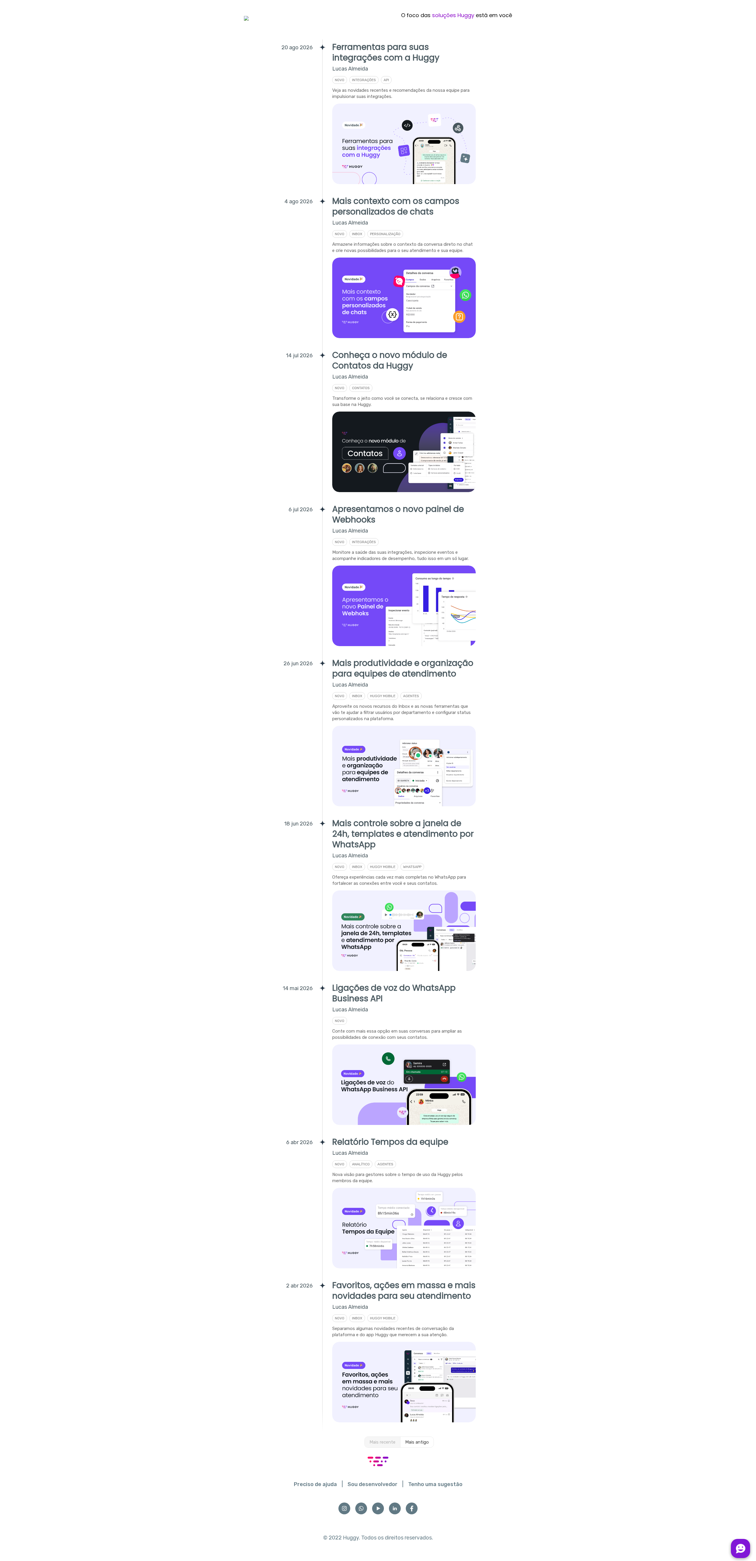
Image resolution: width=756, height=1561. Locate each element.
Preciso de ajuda (315, 1484)
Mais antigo (417, 1442)
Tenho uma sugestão (435, 1484)
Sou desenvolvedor (372, 1484)
